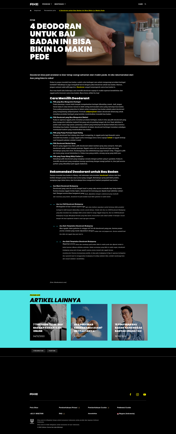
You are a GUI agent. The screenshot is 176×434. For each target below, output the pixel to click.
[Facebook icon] (130, 394)
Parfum (52, 351)
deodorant (104, 175)
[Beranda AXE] (34, 394)
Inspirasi (59, 4)
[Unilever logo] (32, 421)
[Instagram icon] (137, 394)
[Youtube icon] (144, 394)
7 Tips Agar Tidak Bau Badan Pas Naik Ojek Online (48, 328)
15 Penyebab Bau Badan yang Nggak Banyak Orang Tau (128, 328)
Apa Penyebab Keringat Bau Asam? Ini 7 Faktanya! (88, 328)
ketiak (109, 138)
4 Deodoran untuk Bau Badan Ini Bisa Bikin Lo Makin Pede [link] (82, 10)
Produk (46, 4)
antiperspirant (91, 112)
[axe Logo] (34, 4)
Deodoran (80, 87)
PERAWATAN (38, 351)
